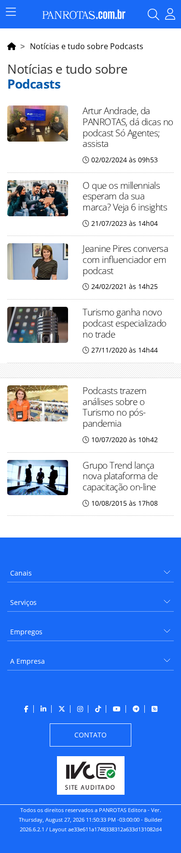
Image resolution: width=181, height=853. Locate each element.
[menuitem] (90, 569)
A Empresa (27, 661)
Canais (21, 572)
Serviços (23, 602)
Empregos (26, 631)
